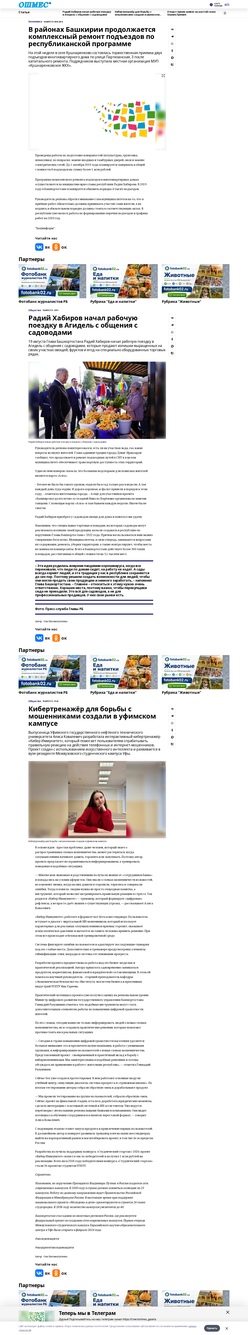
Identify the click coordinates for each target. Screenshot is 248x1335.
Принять (212, 1328)
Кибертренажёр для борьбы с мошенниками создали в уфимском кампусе (137, 13)
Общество (34, 310)
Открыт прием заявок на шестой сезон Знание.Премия (191, 13)
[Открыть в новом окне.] (42, 247)
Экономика (35, 21)
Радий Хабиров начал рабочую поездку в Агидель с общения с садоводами (87, 13)
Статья (24, 12)
